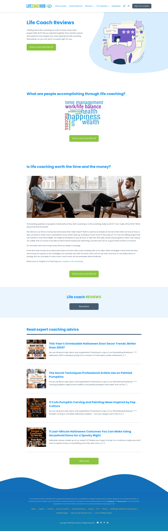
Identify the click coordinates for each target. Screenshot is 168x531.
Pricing (90, 509)
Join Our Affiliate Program (103, 513)
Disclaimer (111, 501)
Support (41, 509)
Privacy (104, 509)
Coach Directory (76, 6)
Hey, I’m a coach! (142, 6)
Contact (50, 509)
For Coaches (102, 6)
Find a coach (60, 6)
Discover (88, 6)
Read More (84, 306)
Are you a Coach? (62, 509)
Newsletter (116, 6)
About (33, 509)
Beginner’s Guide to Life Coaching (68, 261)
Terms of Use (122, 501)
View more (84, 461)
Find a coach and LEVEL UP (41, 47)
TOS (97, 509)
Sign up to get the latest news (81, 513)
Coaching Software (78, 509)
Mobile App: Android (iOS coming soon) (123, 509)
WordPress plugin (62, 513)
